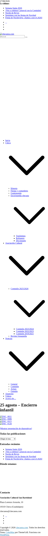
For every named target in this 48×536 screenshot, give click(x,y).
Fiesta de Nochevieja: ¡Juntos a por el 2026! (23, 18)
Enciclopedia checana (20, 195)
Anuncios (9, 394)
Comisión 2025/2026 (19, 289)
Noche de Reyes (12, 13)
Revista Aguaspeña (19, 336)
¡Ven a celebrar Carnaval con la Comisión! (23, 10)
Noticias (8, 338)
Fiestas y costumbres (19, 191)
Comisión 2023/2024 (25, 329)
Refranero (20, 238)
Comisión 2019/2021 (25, 334)
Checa (8, 143)
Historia (14, 188)
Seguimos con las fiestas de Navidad (20, 15)
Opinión (14, 391)
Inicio (7, 140)
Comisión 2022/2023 (25, 331)
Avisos (13, 389)
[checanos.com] (7, 34)
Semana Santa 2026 (13, 8)
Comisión (15, 386)
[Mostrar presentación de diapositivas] (16, 428)
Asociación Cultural (13, 243)
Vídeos (8, 396)
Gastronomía (16, 193)
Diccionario (21, 241)
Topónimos (20, 236)
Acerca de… (10, 398)
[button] (26, 186)
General (14, 384)
